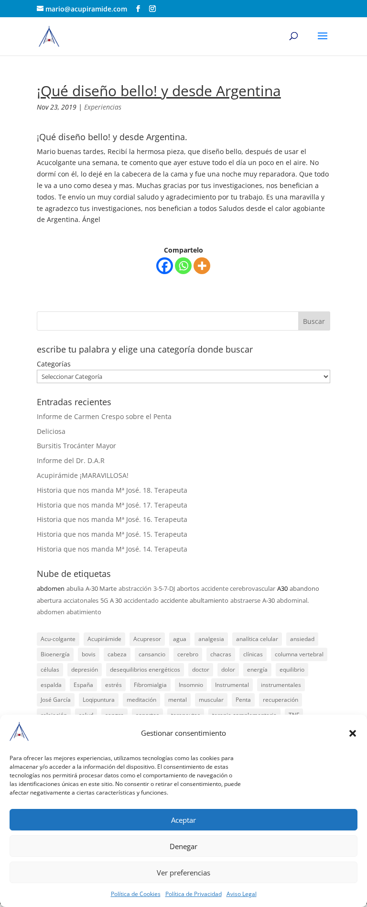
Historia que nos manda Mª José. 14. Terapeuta (112, 548)
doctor (200, 669)
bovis (89, 654)
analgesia (211, 639)
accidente (174, 600)
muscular (211, 700)
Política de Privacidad (193, 894)
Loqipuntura (99, 700)
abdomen (51, 588)
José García (56, 700)
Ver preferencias (183, 872)
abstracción (135, 588)
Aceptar (183, 820)
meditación (141, 700)
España (83, 685)
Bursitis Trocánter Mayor (76, 445)
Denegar (183, 846)
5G (104, 600)
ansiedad (302, 639)
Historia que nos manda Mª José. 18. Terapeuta (112, 490)
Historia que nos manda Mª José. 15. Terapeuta (112, 534)
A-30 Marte (101, 588)
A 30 (116, 600)
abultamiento (209, 600)
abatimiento (83, 612)
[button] (352, 733)
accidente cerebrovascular (238, 588)
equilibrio (292, 669)
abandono (304, 588)
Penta (243, 700)
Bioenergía (55, 654)
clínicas (253, 654)
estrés (113, 685)
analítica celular (257, 639)
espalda (51, 685)
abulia (75, 588)
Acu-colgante (58, 639)
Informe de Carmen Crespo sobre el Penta (104, 416)
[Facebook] (164, 265)
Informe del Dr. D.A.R (71, 460)
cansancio (152, 654)
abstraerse (245, 600)
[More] (202, 265)
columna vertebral (299, 654)
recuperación (280, 700)
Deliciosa (51, 431)
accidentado (141, 600)
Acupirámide (104, 639)
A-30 (268, 600)
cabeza (117, 654)
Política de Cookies (136, 894)
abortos (188, 588)
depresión (84, 669)
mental (177, 700)
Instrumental (232, 685)
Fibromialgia (150, 685)
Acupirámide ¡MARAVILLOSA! (83, 475)
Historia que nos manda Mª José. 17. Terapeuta (112, 504)
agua (179, 639)
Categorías (54, 363)
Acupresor (147, 639)
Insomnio (191, 685)
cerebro (187, 654)
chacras (220, 654)
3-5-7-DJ (164, 588)
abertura (49, 600)
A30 (282, 588)
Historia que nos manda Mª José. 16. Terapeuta (112, 519)
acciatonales (81, 600)
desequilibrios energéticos (145, 669)
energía (257, 669)
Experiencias (102, 106)
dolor (228, 669)
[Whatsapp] (183, 265)
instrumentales (281, 685)
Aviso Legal (242, 894)
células (50, 669)
